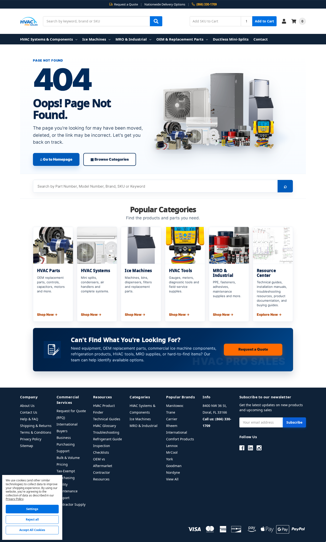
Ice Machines (94, 39)
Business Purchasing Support (66, 444)
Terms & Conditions (35, 432)
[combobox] (102, 21)
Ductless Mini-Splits (230, 39)
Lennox (172, 445)
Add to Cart (264, 21)
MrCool (172, 452)
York (169, 459)
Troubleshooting (106, 432)
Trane (170, 412)
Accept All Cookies (32, 530)
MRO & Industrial (131, 39)
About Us (27, 405)
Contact (260, 39)
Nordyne (173, 472)
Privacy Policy (30, 439)
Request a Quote (253, 349)
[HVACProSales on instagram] (259, 447)
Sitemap (26, 445)
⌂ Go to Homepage (56, 159)
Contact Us (28, 412)
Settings (32, 509)
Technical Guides (106, 419)
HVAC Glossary (104, 425)
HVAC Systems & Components (46, 39)
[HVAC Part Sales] (29, 21)
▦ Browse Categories (109, 159)
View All (172, 479)
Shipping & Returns (36, 425)
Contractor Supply (71, 504)
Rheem (171, 425)
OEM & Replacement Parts (179, 39)
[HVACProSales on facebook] (241, 447)
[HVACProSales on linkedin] (250, 447)
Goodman (174, 465)
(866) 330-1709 (206, 4)
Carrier (171, 419)
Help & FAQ (29, 419)
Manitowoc (175, 405)
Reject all (32, 519)
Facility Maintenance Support (67, 491)
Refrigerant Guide (107, 439)
